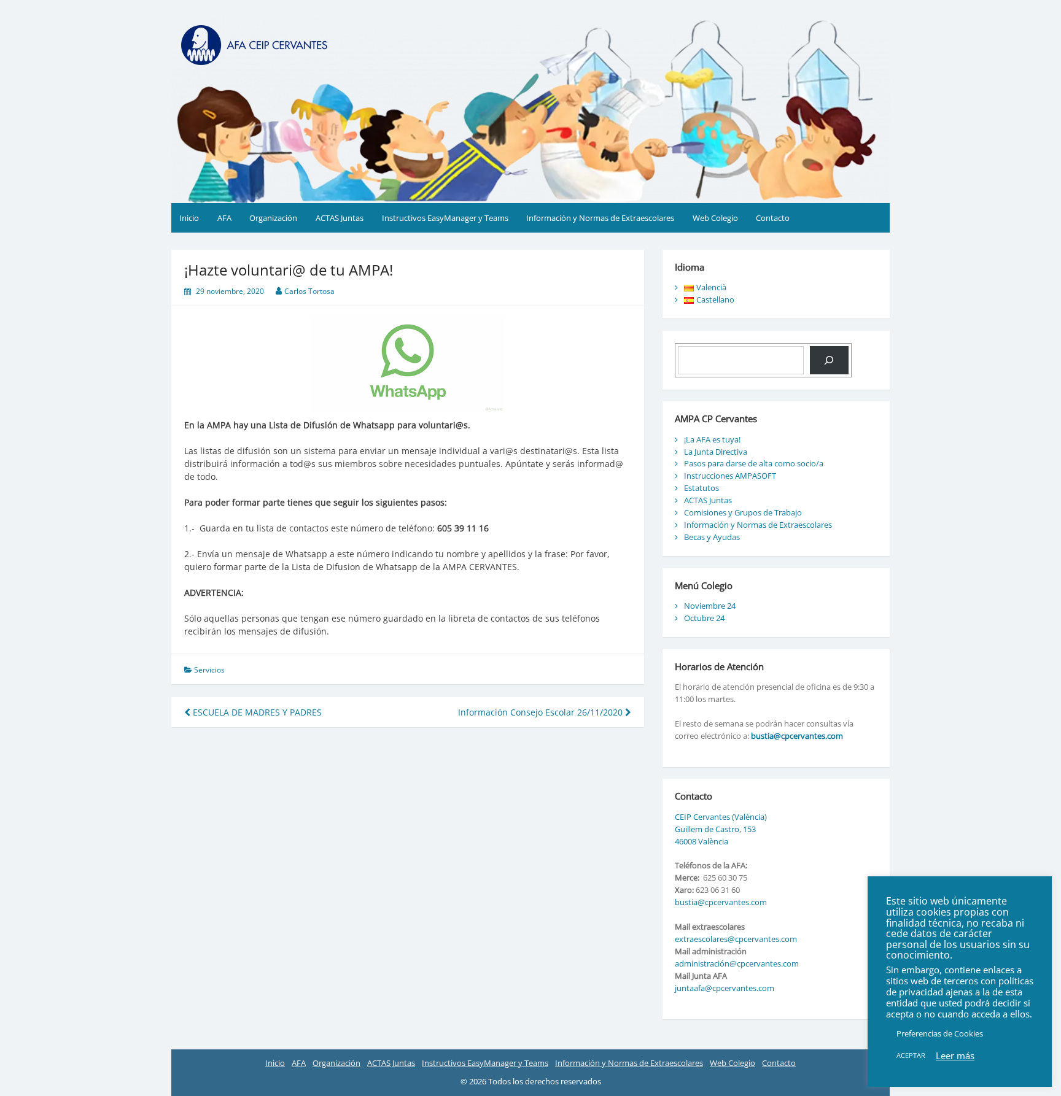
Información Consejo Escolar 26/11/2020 (541, 712)
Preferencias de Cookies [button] (939, 1033)
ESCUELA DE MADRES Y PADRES (256, 712)
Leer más (955, 1055)
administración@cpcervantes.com (737, 963)
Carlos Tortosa (309, 291)
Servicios (209, 670)
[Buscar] (829, 360)
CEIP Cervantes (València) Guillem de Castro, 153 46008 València (721, 829)
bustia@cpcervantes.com (797, 735)
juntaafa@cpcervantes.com (724, 988)
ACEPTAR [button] (910, 1055)
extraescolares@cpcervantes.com (736, 938)
